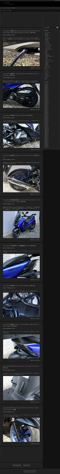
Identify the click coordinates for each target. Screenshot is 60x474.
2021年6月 (46, 121)
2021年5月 (46, 122)
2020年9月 (46, 131)
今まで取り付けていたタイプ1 (29, 162)
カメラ (45, 73)
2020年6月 (46, 134)
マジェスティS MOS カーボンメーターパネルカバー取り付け (19, 285)
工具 (45, 68)
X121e (46, 57)
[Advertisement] (21, 19)
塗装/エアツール (47, 67)
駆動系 (46, 34)
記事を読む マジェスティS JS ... (35, 67)
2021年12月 (46, 114)
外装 (14, 77)
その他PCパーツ (47, 59)
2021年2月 (46, 125)
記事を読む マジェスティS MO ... (35, 109)
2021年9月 (46, 117)
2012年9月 (46, 142)
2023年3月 (46, 97)
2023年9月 (46, 90)
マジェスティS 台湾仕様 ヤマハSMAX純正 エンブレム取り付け (19, 245)
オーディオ (46, 76)
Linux (46, 58)
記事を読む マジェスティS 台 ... (35, 279)
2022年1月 (46, 113)
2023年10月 (46, 89)
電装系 (46, 39)
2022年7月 (46, 106)
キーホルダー (47, 66)
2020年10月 (46, 130)
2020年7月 (46, 133)
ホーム (2, 10)
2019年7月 (46, 138)
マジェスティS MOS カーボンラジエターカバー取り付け (18, 115)
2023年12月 (46, 87)
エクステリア (47, 48)
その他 (46, 41)
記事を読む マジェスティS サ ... (35, 443)
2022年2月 (46, 112)
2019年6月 (46, 139)
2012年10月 (46, 141)
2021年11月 (46, 115)
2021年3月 (46, 124)
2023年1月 (46, 99)
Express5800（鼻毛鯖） (49, 56)
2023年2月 (46, 98)
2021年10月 (46, 116)
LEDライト (46, 77)
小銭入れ (46, 65)
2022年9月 (46, 104)
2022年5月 (46, 108)
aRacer (46, 33)
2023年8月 (46, 91)
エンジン (47, 40)
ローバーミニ (47, 42)
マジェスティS (6, 10)
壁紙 (46, 50)
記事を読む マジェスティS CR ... (35, 239)
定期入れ (46, 64)
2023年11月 (46, 88)
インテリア (47, 47)
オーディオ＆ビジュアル (48, 49)
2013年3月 (46, 140)
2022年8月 (46, 105)
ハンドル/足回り (48, 38)
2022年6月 (46, 107)
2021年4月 (46, 123)
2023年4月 (46, 96)
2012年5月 (46, 147)
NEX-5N (46, 74)
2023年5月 (46, 95)
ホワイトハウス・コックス (48, 60)
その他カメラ (47, 75)
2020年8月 (46, 132)
